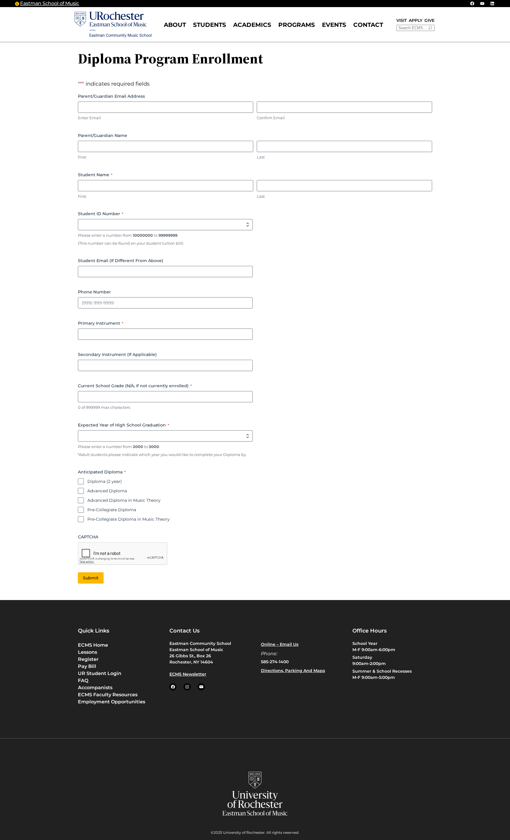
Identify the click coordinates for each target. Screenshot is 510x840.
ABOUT (175, 24)
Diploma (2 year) (104, 481)
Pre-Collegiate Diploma (111, 509)
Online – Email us (279, 644)
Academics (252, 24)
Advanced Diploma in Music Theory (124, 500)
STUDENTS (209, 24)
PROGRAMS (296, 24)
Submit (91, 578)
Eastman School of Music (49, 3)
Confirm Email (271, 117)
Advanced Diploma (107, 490)
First (82, 157)
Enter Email (89, 117)
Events (334, 24)
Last (261, 157)
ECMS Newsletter (187, 674)
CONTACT (368, 24)
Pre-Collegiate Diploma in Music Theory (128, 519)
